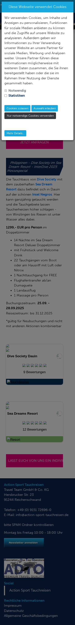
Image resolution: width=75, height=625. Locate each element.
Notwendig (17, 91)
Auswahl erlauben (45, 108)
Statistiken (16, 95)
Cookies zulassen (17, 108)
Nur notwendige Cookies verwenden (30, 115)
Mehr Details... (15, 133)
